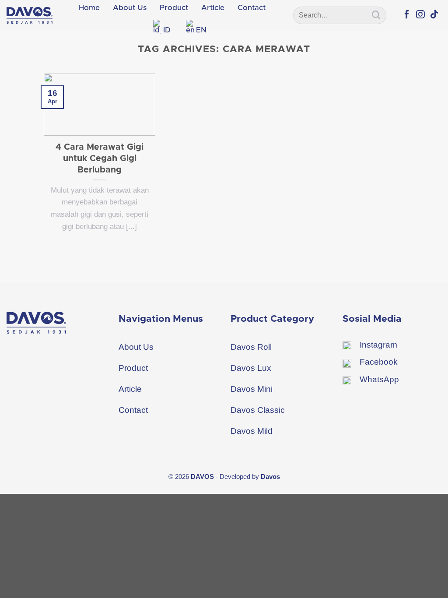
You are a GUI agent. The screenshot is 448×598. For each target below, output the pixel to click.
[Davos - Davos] (29, 15)
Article (212, 7)
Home (89, 7)
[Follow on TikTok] (434, 15)
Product (174, 7)
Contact (252, 7)
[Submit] (376, 15)
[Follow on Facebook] (406, 15)
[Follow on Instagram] (420, 15)
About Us (130, 7)
